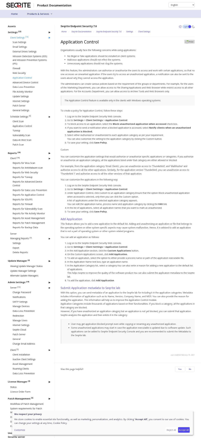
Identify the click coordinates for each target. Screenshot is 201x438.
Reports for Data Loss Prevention (30, 190)
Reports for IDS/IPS (23, 199)
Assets (12, 26)
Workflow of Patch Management (26, 403)
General (16, 339)
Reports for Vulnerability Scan (27, 208)
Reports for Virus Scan (24, 162)
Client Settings (19, 37)
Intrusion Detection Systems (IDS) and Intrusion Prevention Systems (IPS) (30, 60)
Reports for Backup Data (25, 227)
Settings (14, 32)
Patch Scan (18, 144)
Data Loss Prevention (24, 86)
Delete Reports (20, 252)
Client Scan (18, 121)
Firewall (16, 68)
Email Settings (20, 46)
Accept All (184, 429)
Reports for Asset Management (29, 218)
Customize (19, 429)
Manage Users (20, 320)
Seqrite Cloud (19, 329)
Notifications (19, 296)
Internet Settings (21, 100)
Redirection (18, 315)
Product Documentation (54, 5)
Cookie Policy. (60, 423)
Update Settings (21, 96)
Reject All (171, 429)
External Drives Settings (25, 51)
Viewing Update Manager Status (26, 266)
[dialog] (102, 423)
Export (16, 247)
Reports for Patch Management (29, 222)
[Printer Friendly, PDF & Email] (189, 41)
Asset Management (23, 363)
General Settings (21, 110)
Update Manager (19, 260)
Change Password (22, 292)
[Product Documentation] (18, 4)
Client (15, 158)
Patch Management (20, 398)
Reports (14, 153)
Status (13, 386)
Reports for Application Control (28, 194)
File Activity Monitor (23, 91)
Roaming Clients (21, 368)
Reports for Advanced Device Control (27, 183)
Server (13, 233)
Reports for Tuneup (23, 176)
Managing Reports (21, 238)
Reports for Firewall (23, 204)
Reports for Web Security (25, 172)
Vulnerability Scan (21, 135)
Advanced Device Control (25, 82)
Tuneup (16, 130)
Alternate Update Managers (24, 275)
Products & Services (38, 13)
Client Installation (21, 354)
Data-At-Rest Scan (22, 139)
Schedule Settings (20, 116)
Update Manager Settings (23, 270)
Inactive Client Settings (24, 359)
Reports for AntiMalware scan (28, 167)
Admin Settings (18, 282)
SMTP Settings (20, 301)
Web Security (19, 72)
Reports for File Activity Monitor (29, 213)
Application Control (22, 77)
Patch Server (19, 105)
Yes (180, 369)
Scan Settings (19, 42)
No (190, 369)
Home (14, 13)
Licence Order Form (20, 391)
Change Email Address (24, 343)
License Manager (19, 381)
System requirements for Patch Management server (26, 410)
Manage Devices (21, 306)
